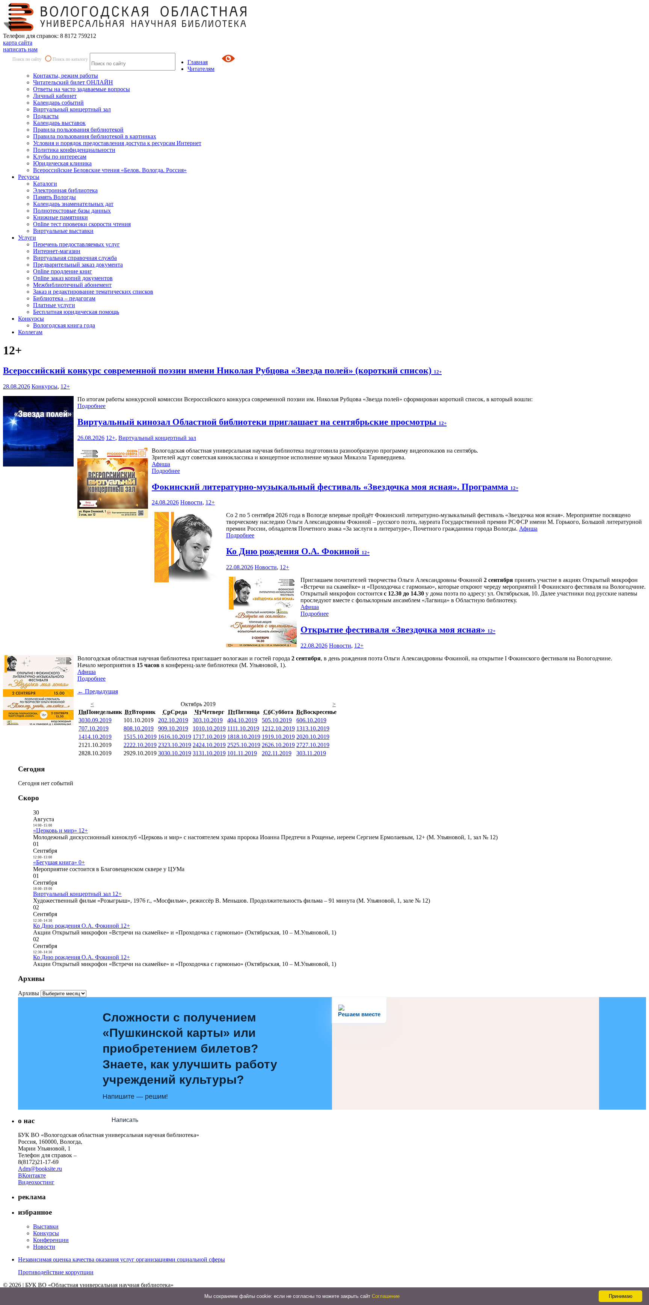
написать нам (20, 49)
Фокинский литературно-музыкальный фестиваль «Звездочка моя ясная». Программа (335, 487)
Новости (191, 502)
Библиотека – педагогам (64, 298)
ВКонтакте (32, 1175)
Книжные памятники (60, 217)
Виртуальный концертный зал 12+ (77, 894)
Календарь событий (58, 102)
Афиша (161, 464)
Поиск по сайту (26, 59)
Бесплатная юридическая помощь (76, 312)
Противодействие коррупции (56, 1272)
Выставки (46, 1226)
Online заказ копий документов (73, 278)
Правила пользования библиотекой (78, 129)
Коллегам (30, 332)
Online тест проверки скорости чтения (82, 224)
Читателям (200, 69)
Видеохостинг (36, 1182)
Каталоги (45, 183)
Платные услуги (54, 305)
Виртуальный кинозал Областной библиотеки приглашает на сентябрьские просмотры (262, 422)
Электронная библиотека (65, 190)
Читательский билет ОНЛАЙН (73, 82)
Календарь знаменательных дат (73, 204)
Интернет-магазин (56, 251)
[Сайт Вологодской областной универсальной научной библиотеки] (125, 29)
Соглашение (386, 1296)
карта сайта (17, 42)
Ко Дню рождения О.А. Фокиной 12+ (81, 925)
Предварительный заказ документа (78, 264)
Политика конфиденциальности (74, 150)
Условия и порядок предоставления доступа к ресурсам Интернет (117, 143)
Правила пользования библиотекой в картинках (94, 136)
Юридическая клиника (62, 163)
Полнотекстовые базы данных (72, 210)
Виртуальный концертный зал (72, 109)
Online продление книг (62, 271)
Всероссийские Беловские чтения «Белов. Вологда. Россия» (110, 170)
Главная (197, 62)
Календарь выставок (59, 123)
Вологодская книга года (64, 325)
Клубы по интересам (59, 156)
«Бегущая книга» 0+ (59, 862)
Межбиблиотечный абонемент (72, 285)
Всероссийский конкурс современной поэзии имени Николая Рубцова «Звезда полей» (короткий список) (222, 370)
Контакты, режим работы (65, 75)
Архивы (28, 993)
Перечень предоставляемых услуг (76, 244)
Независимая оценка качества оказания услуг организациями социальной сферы (121, 1259)
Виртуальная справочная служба (75, 258)
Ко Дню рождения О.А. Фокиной (298, 551)
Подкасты (46, 116)
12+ (65, 386)
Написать (125, 1120)
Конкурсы (31, 318)
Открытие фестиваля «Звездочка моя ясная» (397, 629)
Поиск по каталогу (70, 59)
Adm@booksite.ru (40, 1169)
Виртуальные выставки (63, 231)
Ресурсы (28, 177)
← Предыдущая (97, 691)
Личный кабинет (55, 96)
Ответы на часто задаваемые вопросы (81, 89)
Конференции (51, 1240)
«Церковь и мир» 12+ (60, 830)
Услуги (27, 237)
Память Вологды (54, 197)
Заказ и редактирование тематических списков (93, 291)
